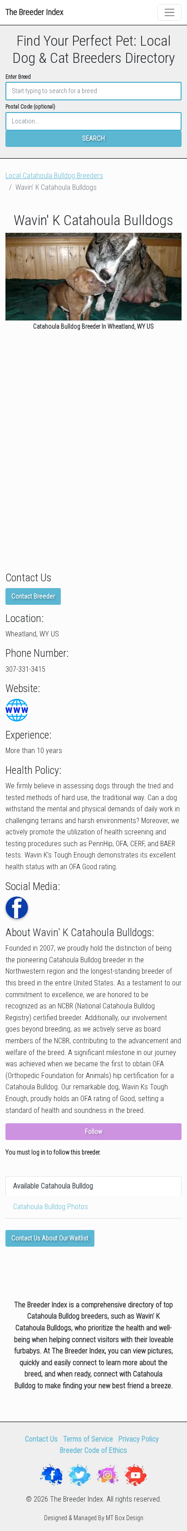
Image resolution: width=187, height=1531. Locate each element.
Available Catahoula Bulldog (53, 1186)
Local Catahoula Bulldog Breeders (54, 175)
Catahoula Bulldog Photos (50, 1206)
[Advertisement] (93, 474)
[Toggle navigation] (169, 12)
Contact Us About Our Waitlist (50, 1238)
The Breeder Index (34, 12)
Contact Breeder (33, 596)
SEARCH (93, 138)
